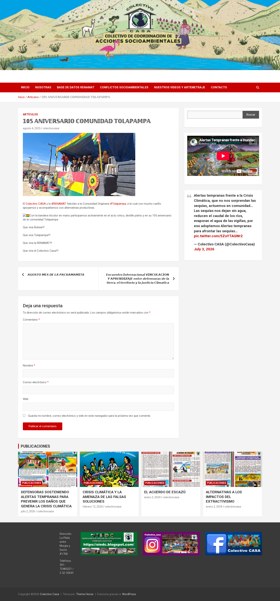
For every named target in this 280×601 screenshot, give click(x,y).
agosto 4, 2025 (32, 128)
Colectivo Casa (49, 594)
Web (25, 399)
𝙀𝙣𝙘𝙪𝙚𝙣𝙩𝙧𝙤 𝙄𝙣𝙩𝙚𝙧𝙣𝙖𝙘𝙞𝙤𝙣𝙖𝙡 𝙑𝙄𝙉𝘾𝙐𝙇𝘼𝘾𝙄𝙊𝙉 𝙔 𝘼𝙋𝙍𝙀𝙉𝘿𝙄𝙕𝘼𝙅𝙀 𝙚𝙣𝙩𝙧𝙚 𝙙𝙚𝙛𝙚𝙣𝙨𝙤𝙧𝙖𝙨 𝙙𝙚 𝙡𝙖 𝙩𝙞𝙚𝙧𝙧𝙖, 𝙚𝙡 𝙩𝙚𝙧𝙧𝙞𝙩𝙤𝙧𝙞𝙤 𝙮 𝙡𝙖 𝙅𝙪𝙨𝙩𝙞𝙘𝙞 (137, 278)
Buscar (250, 114)
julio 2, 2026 (28, 511)
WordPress (129, 594)
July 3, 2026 (204, 249)
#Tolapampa (118, 203)
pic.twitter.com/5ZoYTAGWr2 (218, 236)
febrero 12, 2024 (93, 506)
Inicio (25, 87)
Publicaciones (31, 483)
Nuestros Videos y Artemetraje (179, 87)
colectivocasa (51, 128)
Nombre (29, 365)
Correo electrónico (36, 382)
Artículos (30, 114)
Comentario (31, 319)
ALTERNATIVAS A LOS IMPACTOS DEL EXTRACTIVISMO (224, 497)
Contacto (219, 87)
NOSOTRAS (43, 87)
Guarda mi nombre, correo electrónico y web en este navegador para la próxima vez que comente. (89, 415)
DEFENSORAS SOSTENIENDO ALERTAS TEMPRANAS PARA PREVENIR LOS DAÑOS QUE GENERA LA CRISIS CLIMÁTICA (46, 499)
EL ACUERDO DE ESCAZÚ (165, 492)
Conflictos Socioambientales (124, 87)
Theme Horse (84, 594)
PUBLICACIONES (35, 446)
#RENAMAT (58, 203)
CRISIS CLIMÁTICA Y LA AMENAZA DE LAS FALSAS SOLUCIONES (104, 497)
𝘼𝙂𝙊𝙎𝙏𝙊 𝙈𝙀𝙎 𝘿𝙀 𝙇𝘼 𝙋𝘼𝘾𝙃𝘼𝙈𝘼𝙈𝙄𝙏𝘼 (56, 274)
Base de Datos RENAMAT (75, 87)
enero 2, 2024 (152, 497)
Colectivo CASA (36, 203)
